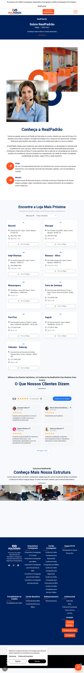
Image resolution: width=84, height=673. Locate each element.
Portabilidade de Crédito (14, 603)
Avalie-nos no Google (62, 399)
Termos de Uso (70, 610)
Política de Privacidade (69, 607)
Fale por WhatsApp (69, 623)
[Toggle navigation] (76, 12)
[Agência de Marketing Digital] (49, 658)
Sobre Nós (69, 601)
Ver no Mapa (25, 244)
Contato (69, 613)
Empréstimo (48, 11)
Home (37, 27)
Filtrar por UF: (30, 216)
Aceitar (37, 661)
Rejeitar (18, 661)
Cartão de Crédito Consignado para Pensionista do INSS (51, 580)
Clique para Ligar (70, 630)
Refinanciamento (51, 601)
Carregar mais (42, 450)
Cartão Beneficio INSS (33, 601)
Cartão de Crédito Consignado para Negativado (51, 571)
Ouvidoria (70, 635)
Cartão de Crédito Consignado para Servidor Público (51, 589)
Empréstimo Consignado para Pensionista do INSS (33, 568)
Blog (69, 604)
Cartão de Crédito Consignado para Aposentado (51, 555)
